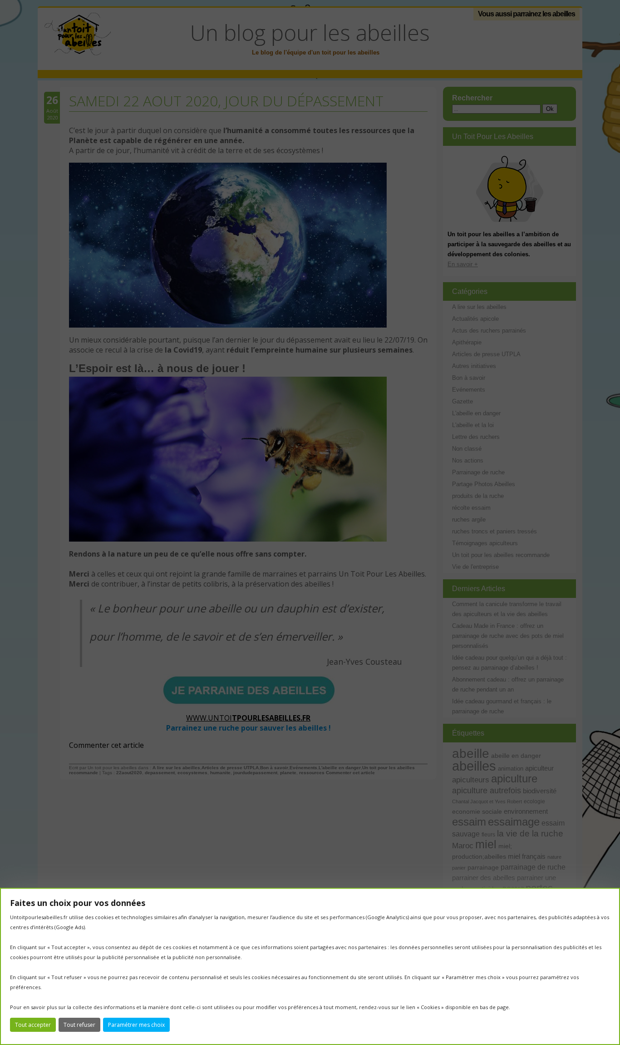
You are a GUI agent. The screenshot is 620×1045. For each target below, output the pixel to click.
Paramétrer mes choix (136, 1025)
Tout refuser (79, 1025)
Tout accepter (33, 1025)
